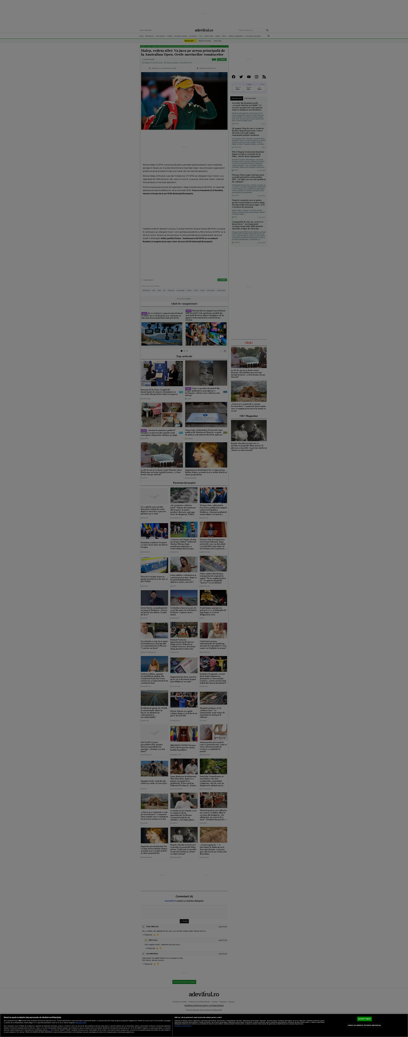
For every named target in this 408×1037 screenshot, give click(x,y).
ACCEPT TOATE (364, 1019)
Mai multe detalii (80, 1022)
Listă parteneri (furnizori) (183, 1026)
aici (49, 1030)
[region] (204, 1025)
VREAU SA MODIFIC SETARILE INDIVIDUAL (364, 1025)
